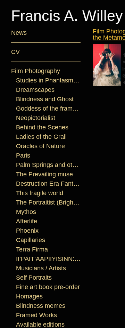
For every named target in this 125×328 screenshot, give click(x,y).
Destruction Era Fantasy (48, 183)
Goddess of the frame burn (48, 108)
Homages (29, 296)
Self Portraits (34, 277)
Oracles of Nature (40, 146)
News (19, 32)
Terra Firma (32, 249)
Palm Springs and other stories (48, 164)
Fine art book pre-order (48, 286)
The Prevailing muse (44, 174)
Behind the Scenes (42, 127)
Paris (23, 155)
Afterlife (26, 221)
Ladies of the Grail (41, 136)
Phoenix (27, 230)
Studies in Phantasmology (48, 80)
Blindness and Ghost (45, 99)
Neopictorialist (35, 117)
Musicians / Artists (41, 268)
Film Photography (35, 70)
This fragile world (39, 193)
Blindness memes (40, 305)
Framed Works (36, 315)
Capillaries (30, 240)
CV (15, 51)
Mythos (26, 211)
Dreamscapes (35, 89)
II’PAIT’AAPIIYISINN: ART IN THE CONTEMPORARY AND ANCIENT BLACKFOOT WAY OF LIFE (48, 258)
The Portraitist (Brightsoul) (48, 202)
